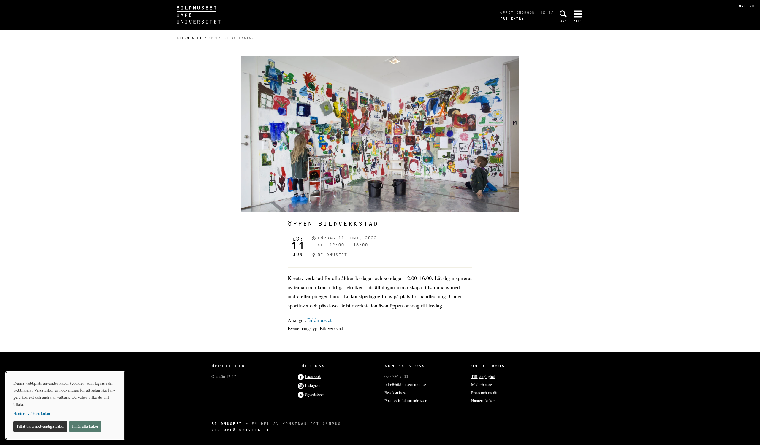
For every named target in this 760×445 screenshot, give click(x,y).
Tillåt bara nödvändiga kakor (40, 426)
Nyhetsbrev (314, 394)
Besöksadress (395, 392)
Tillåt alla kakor (85, 426)
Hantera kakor (483, 400)
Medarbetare (481, 384)
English (745, 6)
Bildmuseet (189, 37)
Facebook (313, 376)
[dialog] (65, 405)
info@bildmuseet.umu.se (405, 384)
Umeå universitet (248, 430)
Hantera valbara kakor (31, 413)
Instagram (313, 385)
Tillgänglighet (483, 376)
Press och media (484, 392)
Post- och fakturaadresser (405, 400)
